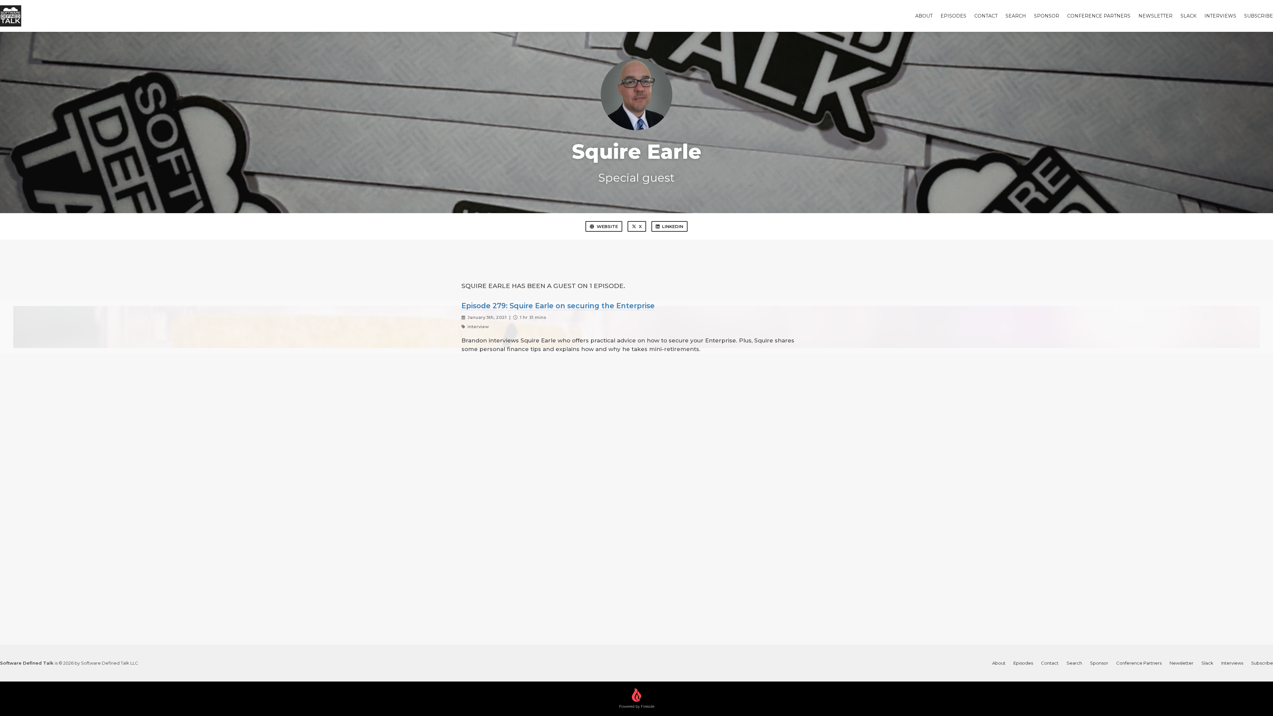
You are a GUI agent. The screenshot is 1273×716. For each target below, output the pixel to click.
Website (607, 226)
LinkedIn (672, 226)
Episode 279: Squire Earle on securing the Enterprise (558, 305)
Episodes (953, 16)
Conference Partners (1098, 16)
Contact (986, 16)
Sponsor (1046, 16)
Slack (1188, 16)
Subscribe (1258, 16)
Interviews (1220, 16)
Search (1015, 16)
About (924, 16)
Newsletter (1155, 16)
